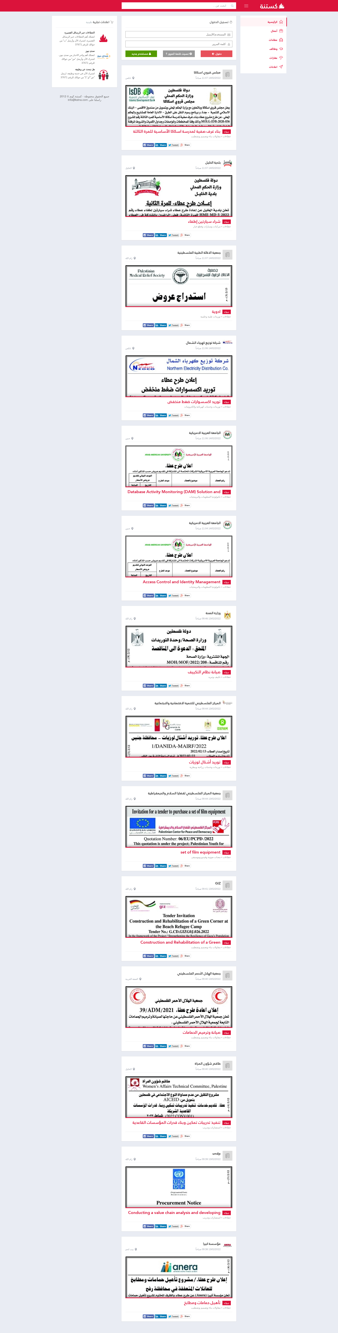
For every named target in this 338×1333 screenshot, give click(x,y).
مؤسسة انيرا (212, 1244)
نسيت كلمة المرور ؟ (178, 53)
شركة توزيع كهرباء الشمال (203, 343)
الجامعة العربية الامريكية (205, 433)
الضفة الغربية (131, 979)
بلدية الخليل (213, 162)
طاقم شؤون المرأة (208, 1064)
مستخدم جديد (140, 53)
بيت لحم (129, 1249)
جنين (127, 438)
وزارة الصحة (213, 613)
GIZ (218, 883)
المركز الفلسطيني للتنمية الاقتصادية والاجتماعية (188, 703)
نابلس (128, 78)
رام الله (128, 258)
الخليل (128, 168)
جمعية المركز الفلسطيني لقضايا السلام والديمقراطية (184, 793)
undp (216, 1154)
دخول (218, 53)
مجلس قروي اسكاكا (207, 72)
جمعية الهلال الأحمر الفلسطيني (199, 973)
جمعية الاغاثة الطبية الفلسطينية (199, 253)
